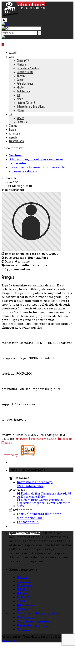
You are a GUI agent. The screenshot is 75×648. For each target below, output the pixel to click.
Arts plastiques (25, 83)
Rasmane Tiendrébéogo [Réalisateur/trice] (34, 484)
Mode (20, 99)
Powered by (11, 455)
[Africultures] (23, 16)
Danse (20, 80)
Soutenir (15, 155)
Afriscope (14, 133)
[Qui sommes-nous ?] (3, 37)
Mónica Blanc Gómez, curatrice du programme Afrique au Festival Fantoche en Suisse (43, 503)
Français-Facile (16, 141)
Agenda (13, 137)
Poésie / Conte (25, 72)
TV (10, 114)
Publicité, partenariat (33, 625)
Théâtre (21, 76)
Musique (21, 64)
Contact (23, 629)
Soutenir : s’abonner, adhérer (38, 613)
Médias (20, 110)
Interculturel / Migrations (31, 106)
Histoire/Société (26, 103)
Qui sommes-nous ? (24, 533)
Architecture (23, 91)
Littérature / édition (28, 68)
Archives (9, 640)
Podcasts (22, 122)
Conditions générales (33, 621)
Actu (11, 57)
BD (18, 95)
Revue (12, 129)
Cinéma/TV (23, 60)
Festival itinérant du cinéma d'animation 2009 (39, 516)
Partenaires (26, 617)
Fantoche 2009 (28, 522)
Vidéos (20, 118)
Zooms (13, 126)
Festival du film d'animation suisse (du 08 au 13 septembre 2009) (44, 495)
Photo (20, 87)
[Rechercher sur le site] (4, 20)
